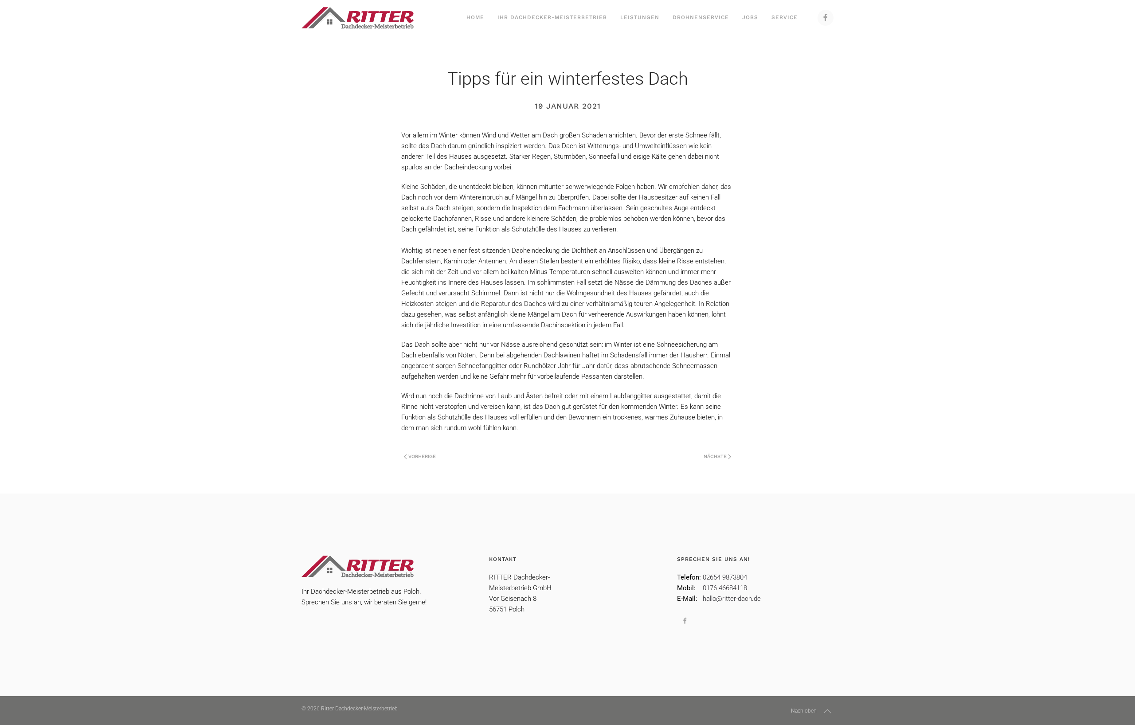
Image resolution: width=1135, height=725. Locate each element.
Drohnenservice (701, 17)
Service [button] (784, 17)
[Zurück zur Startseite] (357, 17)
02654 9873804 (725, 577)
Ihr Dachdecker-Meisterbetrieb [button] (552, 17)
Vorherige (422, 456)
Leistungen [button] (639, 17)
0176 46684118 (725, 588)
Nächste (715, 456)
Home (475, 17)
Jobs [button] (750, 17)
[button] (827, 711)
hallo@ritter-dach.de (732, 599)
